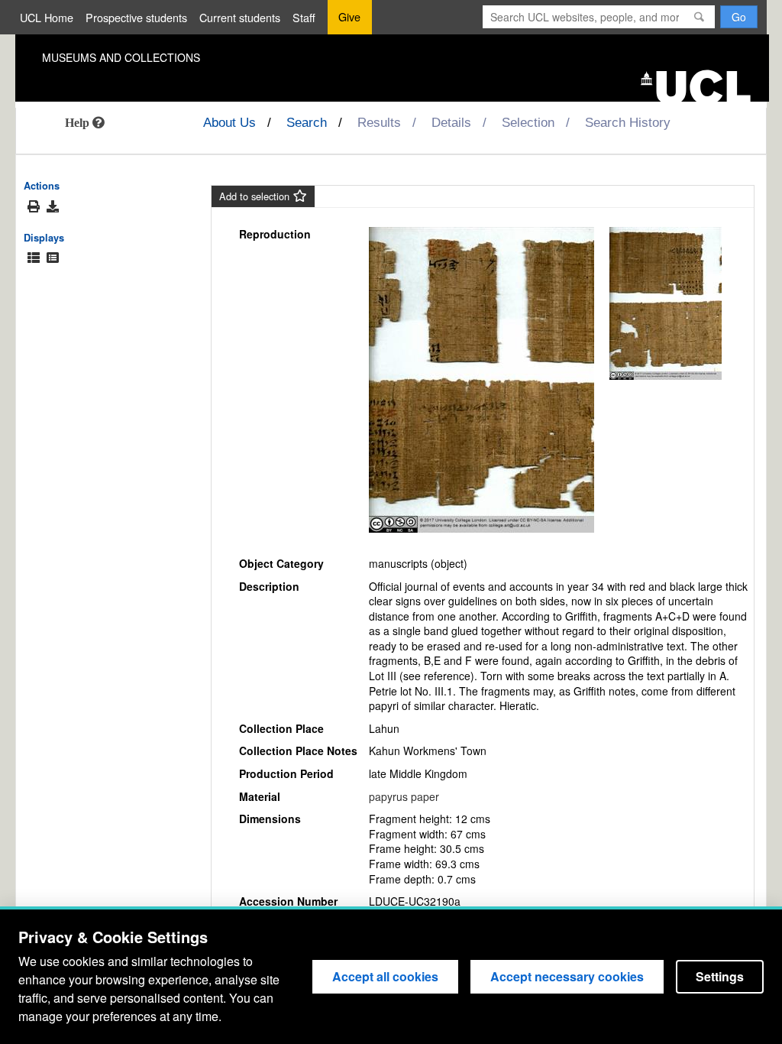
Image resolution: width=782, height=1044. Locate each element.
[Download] (53, 206)
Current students (239, 17)
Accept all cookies (385, 976)
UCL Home (46, 17)
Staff (303, 17)
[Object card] (53, 258)
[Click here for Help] (85, 122)
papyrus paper (404, 796)
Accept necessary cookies (567, 976)
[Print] (33, 206)
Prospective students (136, 17)
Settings (720, 976)
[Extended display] (33, 258)
